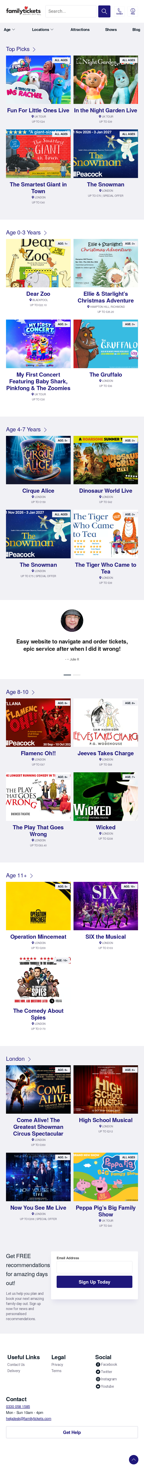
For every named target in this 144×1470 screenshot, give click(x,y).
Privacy (57, 1364)
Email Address (68, 1258)
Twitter (106, 1371)
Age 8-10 (17, 692)
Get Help (72, 1432)
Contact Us (16, 1364)
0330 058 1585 (18, 1406)
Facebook (109, 1364)
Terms (56, 1371)
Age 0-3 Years (23, 232)
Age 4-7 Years (23, 429)
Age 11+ (16, 875)
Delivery (13, 1371)
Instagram (109, 1379)
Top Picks (17, 49)
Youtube (107, 1386)
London (15, 1058)
